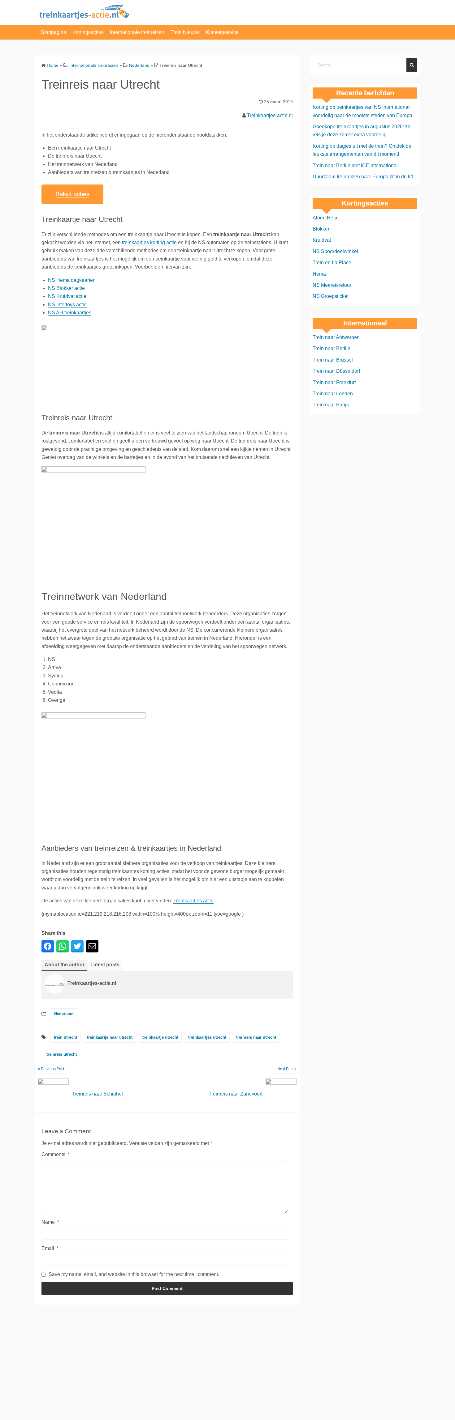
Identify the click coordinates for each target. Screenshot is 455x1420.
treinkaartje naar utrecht (109, 1037)
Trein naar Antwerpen (336, 337)
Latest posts (104, 964)
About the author (64, 964)
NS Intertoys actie (67, 304)
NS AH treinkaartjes (69, 312)
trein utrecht (65, 1037)
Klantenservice (222, 32)
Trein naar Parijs (331, 404)
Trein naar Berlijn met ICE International (355, 165)
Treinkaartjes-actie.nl (270, 115)
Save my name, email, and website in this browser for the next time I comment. (134, 1274)
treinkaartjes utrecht (207, 1037)
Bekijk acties (72, 194)
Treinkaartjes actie (193, 900)
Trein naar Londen (333, 393)
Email (49, 1248)
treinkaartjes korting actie (149, 242)
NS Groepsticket (331, 296)
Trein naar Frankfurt (334, 382)
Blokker (321, 228)
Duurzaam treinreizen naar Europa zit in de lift (363, 176)
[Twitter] (77, 946)
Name (50, 1222)
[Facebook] (47, 946)
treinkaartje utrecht (160, 1037)
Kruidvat (322, 240)
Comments (55, 1154)
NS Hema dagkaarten (72, 280)
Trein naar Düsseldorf (336, 371)
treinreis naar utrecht (256, 1037)
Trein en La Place (332, 262)
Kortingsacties (88, 32)
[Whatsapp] (62, 946)
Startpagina (53, 32)
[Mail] (92, 946)
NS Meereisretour (332, 285)
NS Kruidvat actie (67, 296)
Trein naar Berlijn (331, 348)
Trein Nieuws (185, 32)
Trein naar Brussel (333, 359)
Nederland (64, 1013)
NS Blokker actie (66, 288)
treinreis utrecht (61, 1054)
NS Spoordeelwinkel (335, 251)
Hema (319, 274)
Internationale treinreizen (137, 32)
